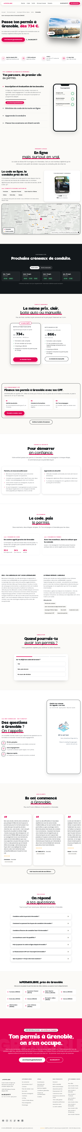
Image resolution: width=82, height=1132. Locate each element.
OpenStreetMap (73, 232)
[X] (10, 1120)
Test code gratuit (57, 1099)
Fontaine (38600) (14, 992)
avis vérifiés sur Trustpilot (49, 1030)
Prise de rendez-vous (27, 1089)
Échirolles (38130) (14, 999)
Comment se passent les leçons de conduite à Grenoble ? (41, 923)
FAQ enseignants (26, 1103)
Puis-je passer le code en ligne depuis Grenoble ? (41, 944)
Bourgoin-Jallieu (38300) (50, 998)
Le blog (24, 1098)
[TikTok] (14, 1120)
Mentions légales (41, 1088)
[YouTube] (18, 1120)
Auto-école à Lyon (73, 1088)
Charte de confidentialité (41, 1093)
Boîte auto (34, 267)
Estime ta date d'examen (41, 422)
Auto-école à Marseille (71, 1091)
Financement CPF (49, 613)
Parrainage (25, 1105)
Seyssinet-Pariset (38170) (32, 992)
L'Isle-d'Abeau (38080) (31, 1005)
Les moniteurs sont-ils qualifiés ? (41, 937)
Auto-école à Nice (73, 1102)
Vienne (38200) (32, 999)
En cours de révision (24, 674)
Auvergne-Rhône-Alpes (23, 12)
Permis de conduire (50, 603)
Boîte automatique (58, 1086)
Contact (24, 1086)
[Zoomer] (78, 206)
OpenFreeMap (55, 232)
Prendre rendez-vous (14, 413)
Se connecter (75, 3)
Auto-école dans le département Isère (55, 606)
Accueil (3, 12)
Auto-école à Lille (73, 1108)
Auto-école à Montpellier (71, 1105)
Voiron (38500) (67, 999)
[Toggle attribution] (78, 232)
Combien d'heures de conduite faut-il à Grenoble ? (41, 930)
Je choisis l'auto (25, 359)
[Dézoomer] (78, 208)
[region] (41, 219)
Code (28, 3)
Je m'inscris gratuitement (13, 40)
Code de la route (73, 610)
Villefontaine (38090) (13, 1005)
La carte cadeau (57, 1106)
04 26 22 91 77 (64, 3)
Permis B (55, 1082)
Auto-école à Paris (73, 1086)
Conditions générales (43, 1090)
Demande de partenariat (40, 1085)
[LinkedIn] (22, 1120)
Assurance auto (57, 1104)
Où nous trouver (41, 3)
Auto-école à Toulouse (71, 1095)
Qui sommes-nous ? (27, 1084)
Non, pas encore (23, 669)
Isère (32, 12)
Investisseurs (40, 1082)
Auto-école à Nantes (74, 1114)
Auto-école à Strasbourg (71, 1111)
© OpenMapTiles (62, 232)
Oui (19, 664)
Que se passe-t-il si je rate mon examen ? (41, 959)
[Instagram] (6, 1120)
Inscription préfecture (59, 1102)
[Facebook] (3, 1120)
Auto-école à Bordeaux (71, 1099)
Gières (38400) (67, 992)
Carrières (24, 1096)
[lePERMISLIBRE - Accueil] (8, 3)
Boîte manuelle (46, 267)
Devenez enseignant (27, 1093)
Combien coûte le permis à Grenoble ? (41, 916)
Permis (23, 3)
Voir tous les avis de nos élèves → (41, 872)
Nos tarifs (63, 610)
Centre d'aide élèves (27, 1100)
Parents (50, 3)
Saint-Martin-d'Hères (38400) (50, 992)
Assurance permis (62, 613)
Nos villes (70, 1083)
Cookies (39, 1097)
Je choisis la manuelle (56, 359)
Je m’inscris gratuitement (15, 102)
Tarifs (33, 3)
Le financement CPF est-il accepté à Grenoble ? (41, 952)
